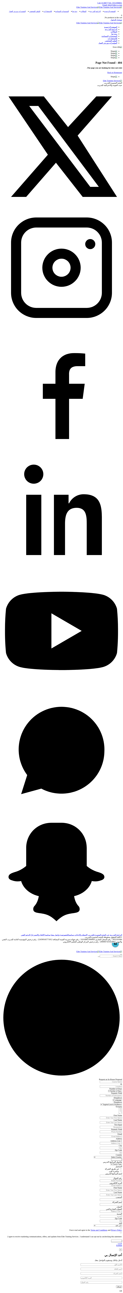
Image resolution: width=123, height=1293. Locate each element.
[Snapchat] (61, 933)
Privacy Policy (116, 1230)
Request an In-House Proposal (110, 1079)
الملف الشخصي (34, 11)
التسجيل (118, 1166)
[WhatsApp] (61, 812)
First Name (118, 1115)
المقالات (83, 11)
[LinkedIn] (61, 569)
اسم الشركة (117, 1202)
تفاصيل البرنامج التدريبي (112, 1162)
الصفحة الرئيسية (110, 11)
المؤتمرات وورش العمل (17, 11)
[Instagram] (61, 327)
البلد (120, 1223)
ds (121, 1084)
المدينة (119, 1214)
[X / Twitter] (61, 206)
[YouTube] (61, 691)
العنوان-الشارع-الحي (114, 1209)
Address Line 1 (116, 1141)
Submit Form (116, 1159)
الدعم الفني (25, 935)
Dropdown (118, 1098)
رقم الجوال (117, 1178)
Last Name (118, 1120)
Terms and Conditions (99, 1230)
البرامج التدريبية (95, 11)
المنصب (119, 1197)
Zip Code (118, 1150)
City (120, 1146)
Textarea (119, 1107)
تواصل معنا (55, 935)
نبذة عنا (74, 11)
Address (119, 1139)
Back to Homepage (114, 73)
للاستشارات (48, 11)
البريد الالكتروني (115, 1183)
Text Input (118, 1125)
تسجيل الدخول (116, 20)
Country (119, 1155)
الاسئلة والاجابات (80, 935)
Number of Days (115, 1089)
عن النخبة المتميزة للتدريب (98, 935)
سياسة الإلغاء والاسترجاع (40, 935)
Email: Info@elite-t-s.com (112, 5)
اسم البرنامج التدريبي (113, 1174)
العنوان (119, 1207)
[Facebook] (61, 448)
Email (120, 1134)
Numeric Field (116, 1093)
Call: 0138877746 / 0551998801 (109, 3)
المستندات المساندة (62, 11)
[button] (61, 1291)
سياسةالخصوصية (67, 935)
